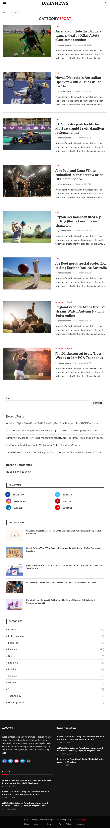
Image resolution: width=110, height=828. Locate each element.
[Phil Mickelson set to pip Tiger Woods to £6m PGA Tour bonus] (27, 364)
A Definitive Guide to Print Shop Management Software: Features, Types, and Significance (55, 438)
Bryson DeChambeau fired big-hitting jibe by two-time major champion (78, 221)
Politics (56, 669)
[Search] (105, 3)
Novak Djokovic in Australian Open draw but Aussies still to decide (78, 82)
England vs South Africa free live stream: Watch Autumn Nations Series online (80, 311)
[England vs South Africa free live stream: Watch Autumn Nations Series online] (27, 317)
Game (56, 656)
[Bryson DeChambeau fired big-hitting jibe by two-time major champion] (27, 227)
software (56, 682)
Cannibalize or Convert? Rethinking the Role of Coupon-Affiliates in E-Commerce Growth (54, 452)
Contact (50, 824)
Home (5, 12)
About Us (38, 824)
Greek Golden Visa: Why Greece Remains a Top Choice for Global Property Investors (51, 430)
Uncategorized (56, 702)
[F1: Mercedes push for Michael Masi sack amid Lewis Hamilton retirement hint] (27, 134)
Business (56, 629)
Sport (56, 689)
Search (10, 398)
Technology (56, 696)
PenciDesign (81, 820)
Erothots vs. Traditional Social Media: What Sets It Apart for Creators (43, 445)
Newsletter (81, 824)
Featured (56, 642)
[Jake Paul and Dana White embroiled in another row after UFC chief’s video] (27, 181)
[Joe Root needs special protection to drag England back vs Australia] (27, 273)
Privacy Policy (65, 824)
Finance (56, 649)
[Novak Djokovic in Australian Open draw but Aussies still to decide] (27, 88)
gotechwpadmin (64, 45)
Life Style (56, 662)
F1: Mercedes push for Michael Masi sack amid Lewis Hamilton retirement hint (79, 128)
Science (56, 676)
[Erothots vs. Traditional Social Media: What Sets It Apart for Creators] (14, 587)
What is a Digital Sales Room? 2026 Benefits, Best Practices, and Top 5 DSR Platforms (52, 423)
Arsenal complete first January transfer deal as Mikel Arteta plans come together (78, 36)
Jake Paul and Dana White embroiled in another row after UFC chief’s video (79, 175)
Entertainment (56, 636)
